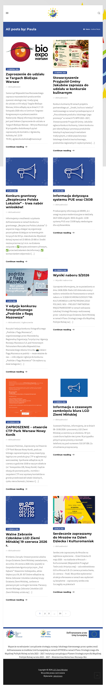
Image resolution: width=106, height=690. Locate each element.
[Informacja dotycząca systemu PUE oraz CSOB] (74, 171)
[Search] (98, 13)
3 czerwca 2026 (12, 529)
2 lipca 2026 (11, 301)
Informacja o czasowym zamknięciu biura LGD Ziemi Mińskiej (72, 410)
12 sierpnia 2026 (12, 69)
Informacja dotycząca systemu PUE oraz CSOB (73, 197)
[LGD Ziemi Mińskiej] (53, 13)
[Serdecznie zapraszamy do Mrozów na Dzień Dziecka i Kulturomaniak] (74, 510)
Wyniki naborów (63, 280)
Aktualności (14, 87)
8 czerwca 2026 (60, 402)
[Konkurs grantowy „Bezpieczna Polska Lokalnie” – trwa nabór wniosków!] (27, 171)
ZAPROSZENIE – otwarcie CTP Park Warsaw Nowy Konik (26, 431)
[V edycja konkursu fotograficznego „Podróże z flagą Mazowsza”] (27, 282)
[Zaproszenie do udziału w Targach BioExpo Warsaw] (27, 52)
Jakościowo (57, 676)
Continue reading (15, 147)
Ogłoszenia (27, 322)
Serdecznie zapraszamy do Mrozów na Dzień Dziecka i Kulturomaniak (73, 537)
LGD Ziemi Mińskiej (60, 670)
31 (60, 613)
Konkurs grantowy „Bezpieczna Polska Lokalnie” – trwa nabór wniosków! (24, 201)
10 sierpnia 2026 (60, 73)
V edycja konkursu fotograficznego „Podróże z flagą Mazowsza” (21, 311)
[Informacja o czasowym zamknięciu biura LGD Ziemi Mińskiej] (74, 388)
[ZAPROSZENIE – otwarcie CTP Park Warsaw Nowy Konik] (27, 398)
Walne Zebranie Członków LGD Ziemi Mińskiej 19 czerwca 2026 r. (26, 539)
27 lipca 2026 (11, 191)
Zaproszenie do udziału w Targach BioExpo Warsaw (25, 78)
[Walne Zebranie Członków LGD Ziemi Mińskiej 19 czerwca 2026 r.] (27, 510)
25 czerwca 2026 (60, 270)
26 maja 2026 (58, 529)
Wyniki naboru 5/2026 (71, 275)
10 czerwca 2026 (13, 422)
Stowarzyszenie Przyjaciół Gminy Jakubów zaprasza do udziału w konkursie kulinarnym (70, 85)
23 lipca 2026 (58, 191)
